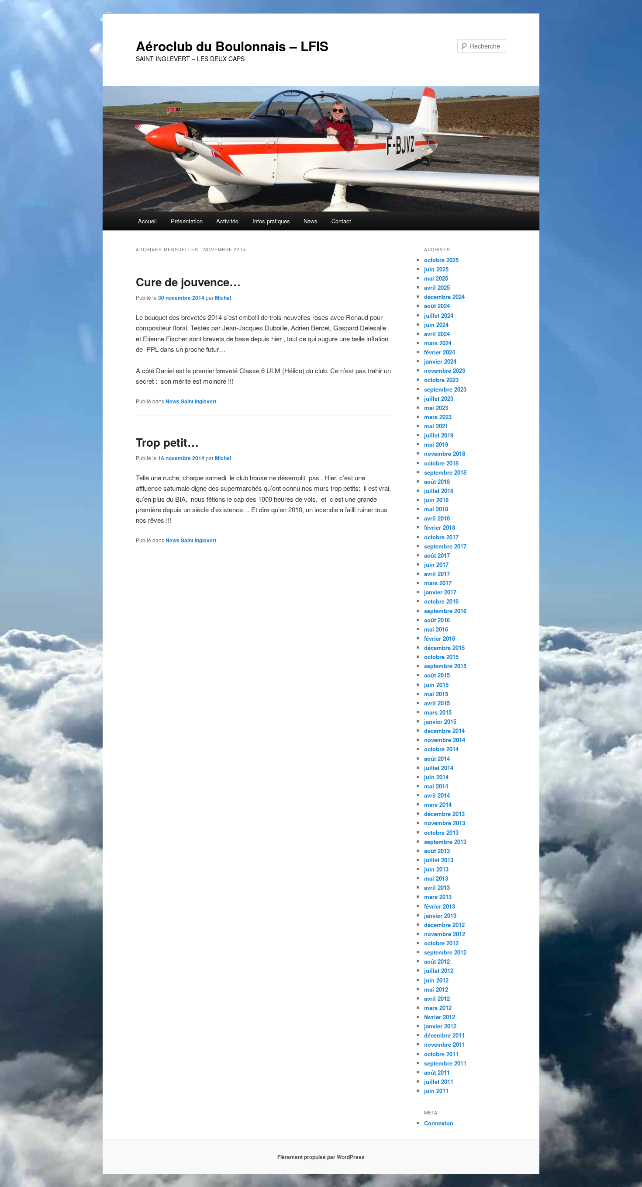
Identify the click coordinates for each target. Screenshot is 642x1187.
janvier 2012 (440, 1026)
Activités (227, 221)
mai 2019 (436, 444)
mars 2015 (438, 712)
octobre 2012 (441, 943)
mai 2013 (436, 878)
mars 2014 (438, 804)
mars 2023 (438, 417)
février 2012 (439, 1017)
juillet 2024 (438, 315)
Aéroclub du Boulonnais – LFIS (232, 45)
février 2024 (439, 352)
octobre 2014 (441, 749)
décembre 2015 (444, 647)
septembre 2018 (445, 472)
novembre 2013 (444, 823)
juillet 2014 (438, 768)
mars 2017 (438, 583)
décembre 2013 (444, 813)
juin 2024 (436, 324)
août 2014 (437, 758)
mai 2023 (436, 407)
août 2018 (437, 481)
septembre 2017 (445, 546)
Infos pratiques (271, 221)
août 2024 (437, 306)
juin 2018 (436, 500)
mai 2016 (436, 629)
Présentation (187, 221)
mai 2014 (436, 786)
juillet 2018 (438, 490)
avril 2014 (437, 795)
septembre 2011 (445, 1063)
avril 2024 (437, 334)
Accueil (147, 221)
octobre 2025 (441, 260)
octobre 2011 (441, 1054)
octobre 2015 (441, 657)
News (311, 221)
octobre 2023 (441, 379)
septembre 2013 (445, 841)
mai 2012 (436, 989)
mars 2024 (438, 343)
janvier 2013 (440, 915)
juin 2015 (436, 684)
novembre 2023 (444, 370)
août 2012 (437, 961)
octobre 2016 (441, 601)
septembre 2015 (445, 666)
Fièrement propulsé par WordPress (321, 1157)
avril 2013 (437, 887)
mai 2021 (436, 426)
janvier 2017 (440, 592)
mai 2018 (436, 509)
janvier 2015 (440, 721)
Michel (223, 298)
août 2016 (437, 620)
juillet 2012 (438, 970)
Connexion (438, 1123)
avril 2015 (437, 703)
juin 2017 (436, 564)
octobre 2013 (441, 832)
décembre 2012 (444, 924)
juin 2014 (436, 777)
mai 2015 (436, 694)
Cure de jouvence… (188, 282)
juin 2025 (436, 269)
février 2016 (439, 638)
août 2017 (437, 555)
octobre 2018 (441, 463)
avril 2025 (437, 287)
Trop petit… (167, 442)
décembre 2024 (444, 296)
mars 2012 (438, 1007)
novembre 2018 (444, 453)
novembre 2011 (444, 1044)
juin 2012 (436, 980)
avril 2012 (437, 998)
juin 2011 (436, 1090)
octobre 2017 (441, 537)
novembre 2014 (444, 740)
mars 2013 (438, 896)
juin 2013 (436, 869)
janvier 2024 (440, 361)
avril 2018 (437, 518)
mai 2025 (436, 278)
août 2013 (437, 851)
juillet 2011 (438, 1081)
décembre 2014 (444, 730)
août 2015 (437, 675)
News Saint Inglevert (191, 401)
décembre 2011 (444, 1035)
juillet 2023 (438, 398)
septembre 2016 (445, 611)
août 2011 (437, 1072)
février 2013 (439, 906)
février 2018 (439, 527)
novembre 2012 (444, 934)
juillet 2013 (438, 860)
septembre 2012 (445, 952)
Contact (341, 221)
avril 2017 (437, 573)
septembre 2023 (445, 389)
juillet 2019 (438, 435)
